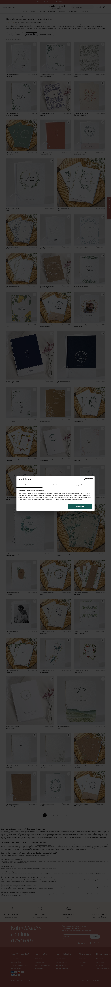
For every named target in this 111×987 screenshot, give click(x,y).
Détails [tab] (55, 485)
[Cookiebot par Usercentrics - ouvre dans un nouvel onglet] (85, 479)
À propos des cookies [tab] (81, 485)
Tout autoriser (80, 506)
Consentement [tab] (29, 485)
